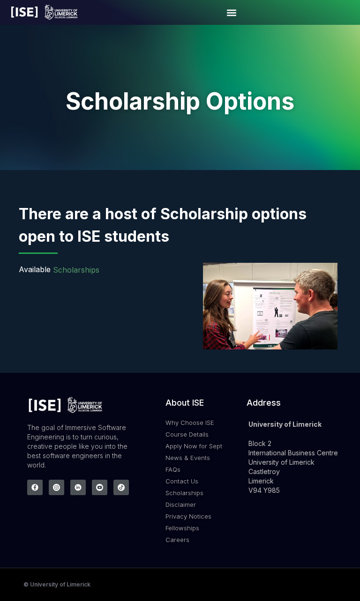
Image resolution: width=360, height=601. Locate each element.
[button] (232, 12)
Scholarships (76, 270)
